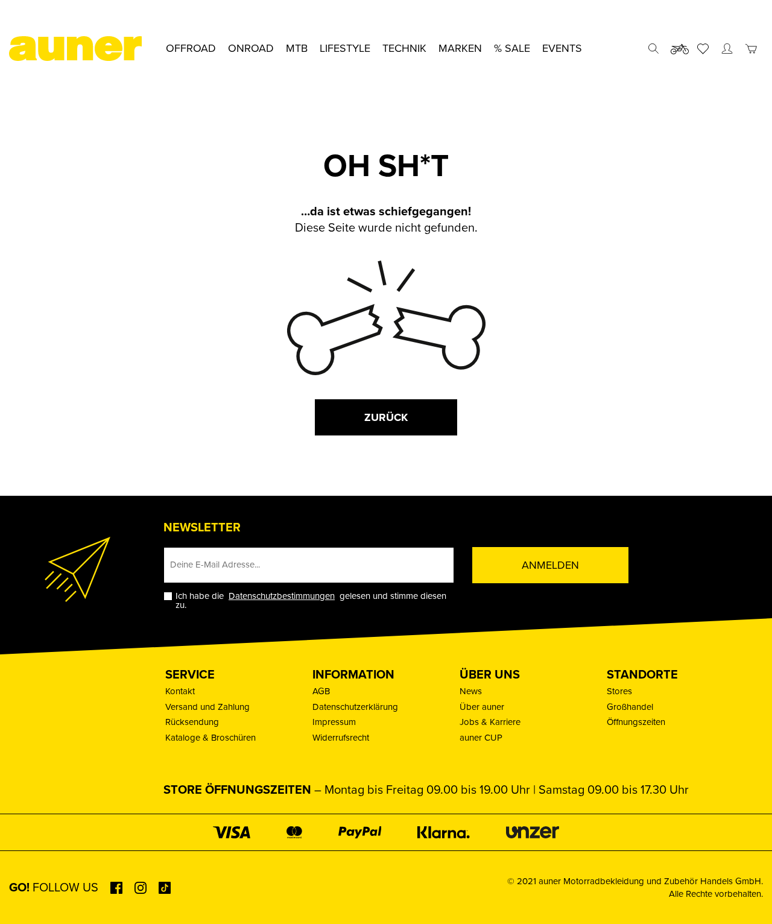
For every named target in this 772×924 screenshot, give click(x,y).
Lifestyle (345, 48)
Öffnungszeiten (636, 722)
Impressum (334, 722)
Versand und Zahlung (207, 707)
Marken (460, 48)
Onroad (251, 48)
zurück (386, 417)
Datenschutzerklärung (355, 707)
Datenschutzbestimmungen (282, 596)
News (471, 691)
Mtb (297, 48)
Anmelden (550, 565)
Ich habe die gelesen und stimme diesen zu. (311, 601)
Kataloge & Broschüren (210, 737)
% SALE (512, 48)
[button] (26, 897)
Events (562, 48)
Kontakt (180, 691)
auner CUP (481, 737)
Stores (619, 691)
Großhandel (630, 707)
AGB (321, 691)
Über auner (482, 707)
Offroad (191, 48)
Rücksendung (192, 722)
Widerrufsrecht (340, 737)
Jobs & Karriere (490, 722)
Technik (404, 48)
